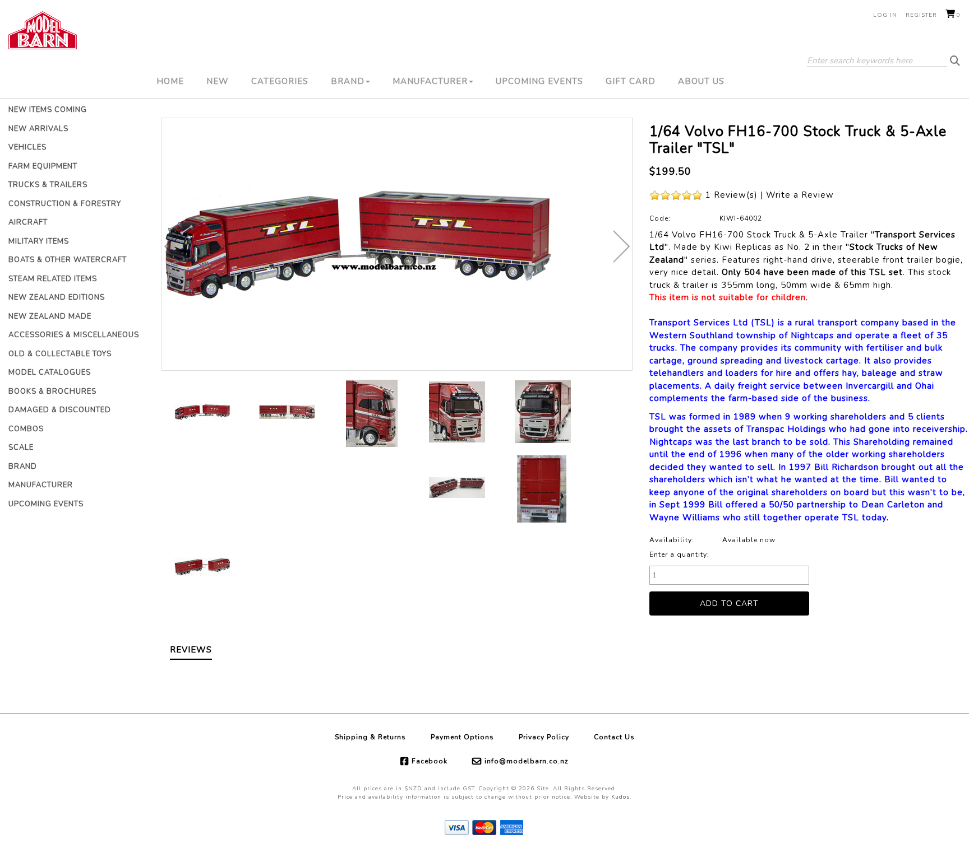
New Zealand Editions (56, 297)
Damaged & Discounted (59, 410)
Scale (21, 447)
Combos (26, 429)
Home (170, 81)
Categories (279, 81)
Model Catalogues (49, 372)
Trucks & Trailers (47, 185)
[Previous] (172, 246)
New (217, 81)
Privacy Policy (544, 737)
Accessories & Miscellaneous (73, 335)
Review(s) (736, 195)
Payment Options (462, 737)
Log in (885, 15)
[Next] (621, 246)
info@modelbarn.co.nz (526, 761)
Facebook (429, 761)
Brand (347, 81)
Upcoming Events (539, 81)
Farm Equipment (42, 166)
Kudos (620, 797)
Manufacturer (430, 81)
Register (921, 15)
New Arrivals (38, 129)
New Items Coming (47, 110)
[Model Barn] (42, 30)
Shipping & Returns (370, 737)
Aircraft (28, 222)
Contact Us (614, 737)
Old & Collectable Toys (60, 354)
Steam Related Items (52, 279)
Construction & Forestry (64, 204)
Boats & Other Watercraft (67, 260)
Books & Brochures (52, 391)
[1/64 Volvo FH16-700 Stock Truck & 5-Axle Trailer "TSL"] (397, 244)
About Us (701, 81)
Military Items (38, 241)
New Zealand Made (49, 316)
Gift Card (631, 81)
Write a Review (800, 195)
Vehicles (27, 147)
